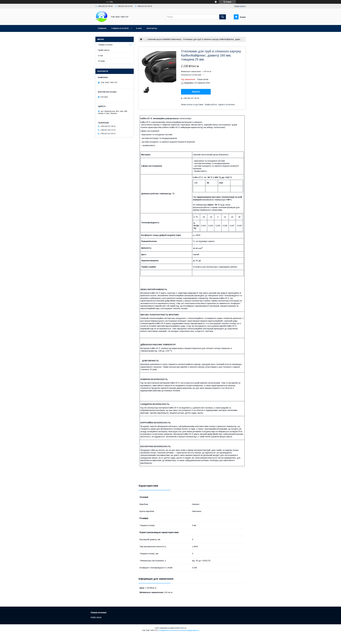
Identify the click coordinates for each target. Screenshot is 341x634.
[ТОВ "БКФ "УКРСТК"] (101, 21)
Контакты (152, 28)
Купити (196, 92)
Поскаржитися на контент (168, 630)
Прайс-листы (103, 50)
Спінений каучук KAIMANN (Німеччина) (164, 39)
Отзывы (101, 61)
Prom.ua (183, 628)
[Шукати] (222, 16)
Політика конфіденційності (189, 630)
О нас (139, 28)
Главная (102, 28)
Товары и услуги (120, 28)
